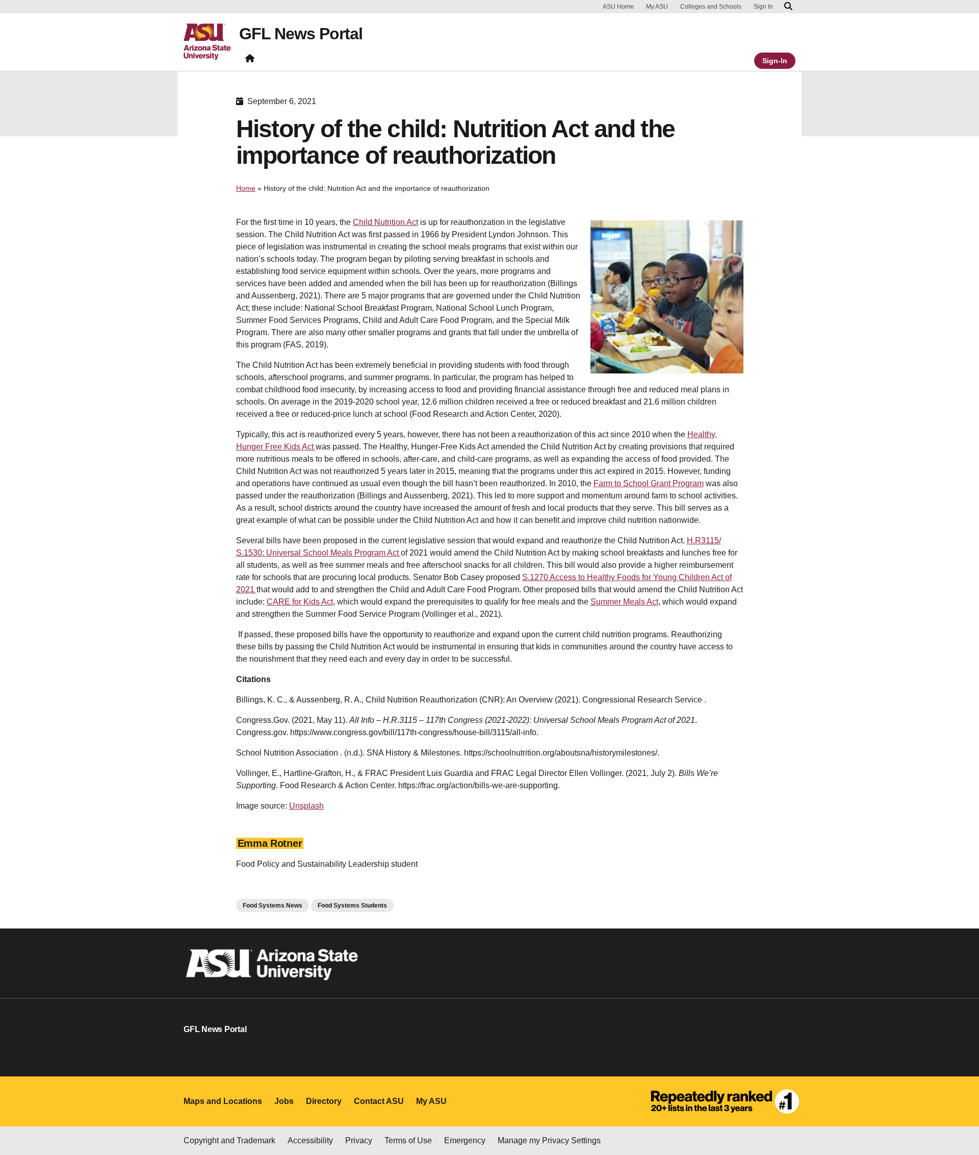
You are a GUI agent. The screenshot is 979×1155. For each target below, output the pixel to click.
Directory (324, 1101)
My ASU (657, 6)
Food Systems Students (352, 905)
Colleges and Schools (710, 6)
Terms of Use (408, 1140)
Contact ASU (379, 1101)
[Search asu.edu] (788, 6)
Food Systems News (272, 905)
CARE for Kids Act (300, 601)
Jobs (284, 1101)
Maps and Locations (223, 1101)
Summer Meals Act (624, 601)
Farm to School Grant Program (649, 483)
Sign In (763, 7)
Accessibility (310, 1140)
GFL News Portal (301, 34)
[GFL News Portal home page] (250, 60)
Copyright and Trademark (229, 1140)
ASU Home (618, 6)
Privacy (358, 1140)
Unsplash (306, 805)
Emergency (464, 1140)
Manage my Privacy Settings (549, 1140)
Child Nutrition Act (385, 222)
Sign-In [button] (774, 61)
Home (245, 188)
